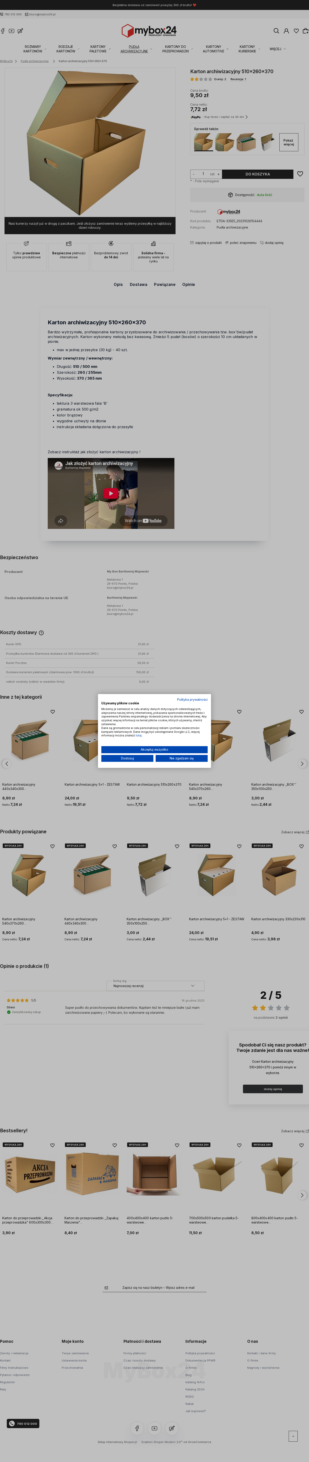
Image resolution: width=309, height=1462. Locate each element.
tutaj (139, 735)
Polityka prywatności (192, 699)
